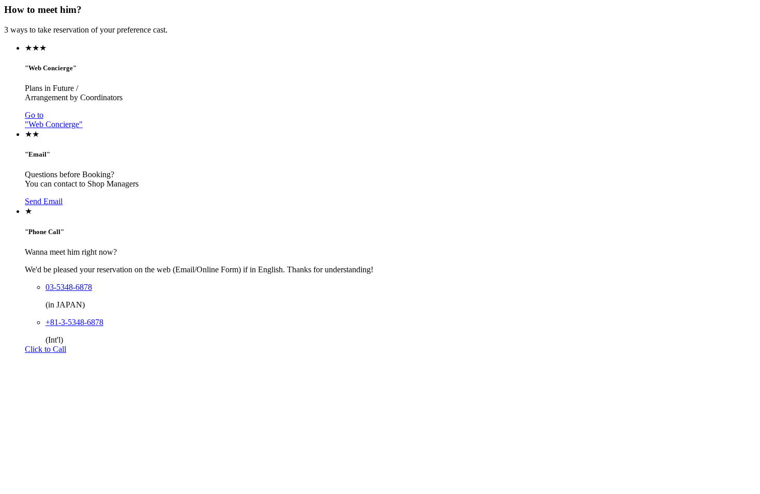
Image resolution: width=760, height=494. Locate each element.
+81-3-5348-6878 (74, 322)
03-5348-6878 (68, 287)
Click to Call (45, 349)
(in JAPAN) (65, 304)
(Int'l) (54, 339)
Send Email (44, 201)
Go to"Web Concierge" (54, 120)
